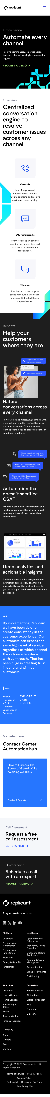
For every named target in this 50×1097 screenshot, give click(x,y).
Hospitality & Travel (10, 1006)
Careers (7, 1040)
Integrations (9, 967)
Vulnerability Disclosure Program (24, 1082)
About (6, 1035)
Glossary (31, 1014)
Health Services (11, 995)
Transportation (10, 1016)
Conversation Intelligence (10, 951)
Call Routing (33, 976)
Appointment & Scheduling (35, 940)
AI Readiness (33, 995)
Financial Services (12, 1021)
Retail (6, 1012)
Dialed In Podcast (36, 1000)
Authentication (34, 967)
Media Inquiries (25, 1086)
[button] (44, 7)
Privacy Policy (34, 1074)
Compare (32, 1009)
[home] (12, 8)
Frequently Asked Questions (36, 947)
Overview (8, 939)
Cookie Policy (24, 1078)
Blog (29, 1005)
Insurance (8, 991)
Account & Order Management (36, 961)
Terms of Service (15, 1074)
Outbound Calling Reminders (36, 954)
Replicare (7, 958)
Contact (7, 1049)
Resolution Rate (35, 991)
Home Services (10, 1000)
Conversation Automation (10, 944)
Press (6, 1044)
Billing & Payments (36, 972)
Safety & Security (12, 962)
